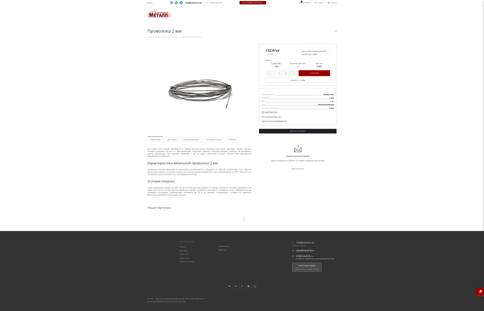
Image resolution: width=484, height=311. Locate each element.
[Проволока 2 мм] (199, 87)
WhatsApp (248, 286)
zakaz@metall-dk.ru (305, 250)
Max (255, 286)
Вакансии (222, 250)
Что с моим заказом (213, 3)
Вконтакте (229, 286)
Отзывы (232, 140)
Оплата (183, 247)
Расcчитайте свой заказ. (252, 3)
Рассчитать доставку (270, 117)
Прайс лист (184, 258)
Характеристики (191, 140)
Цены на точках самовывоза (273, 121)
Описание (155, 140)
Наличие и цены (213, 140)
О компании (223, 246)
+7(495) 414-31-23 (305, 243)
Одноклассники (242, 286)
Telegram (235, 286)
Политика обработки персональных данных (166, 301)
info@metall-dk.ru (304, 256)
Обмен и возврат (187, 261)
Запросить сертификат (298, 131)
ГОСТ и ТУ (184, 254)
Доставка (172, 140)
